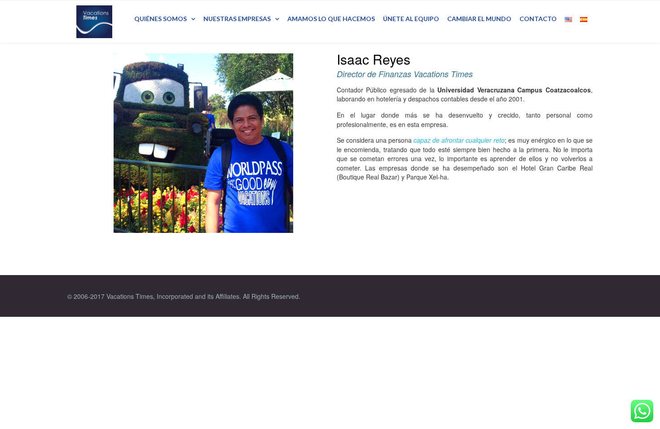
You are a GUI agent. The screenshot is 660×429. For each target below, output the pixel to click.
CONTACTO (538, 18)
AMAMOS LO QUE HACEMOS (331, 18)
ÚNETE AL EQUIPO (411, 18)
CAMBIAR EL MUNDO (479, 18)
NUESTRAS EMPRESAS (237, 18)
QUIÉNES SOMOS (160, 18)
